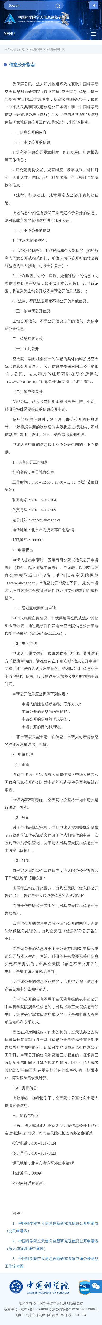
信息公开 (36, 49)
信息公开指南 (56, 49)
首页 (22, 49)
